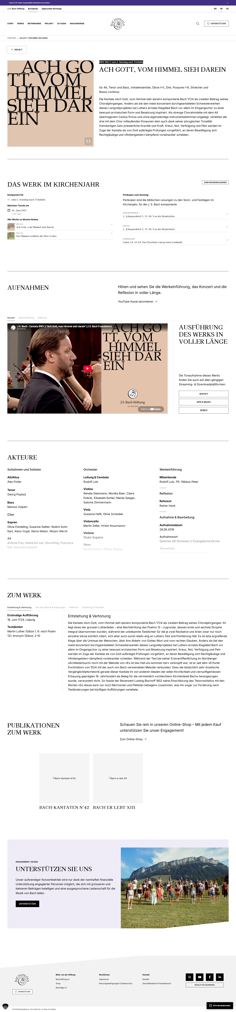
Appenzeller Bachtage (52, 8)
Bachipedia (33, 8)
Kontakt (145, 979)
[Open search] (197, 23)
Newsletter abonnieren (205, 985)
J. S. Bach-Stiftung (15, 8)
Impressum (104, 979)
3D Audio (61, 23)
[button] (5, 1006)
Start (10, 23)
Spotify (203, 394)
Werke (20, 23)
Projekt (49, 23)
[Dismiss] (227, 2)
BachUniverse (77, 23)
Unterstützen (218, 23)
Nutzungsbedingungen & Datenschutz (115, 983)
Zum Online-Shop (131, 739)
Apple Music (204, 402)
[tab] (11, 318)
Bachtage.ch (61, 987)
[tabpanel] (118, 368)
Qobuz (203, 410)
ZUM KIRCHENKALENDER (215, 182)
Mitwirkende (34, 23)
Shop (58, 983)
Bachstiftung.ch (63, 979)
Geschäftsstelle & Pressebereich (156, 983)
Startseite (11, 38)
